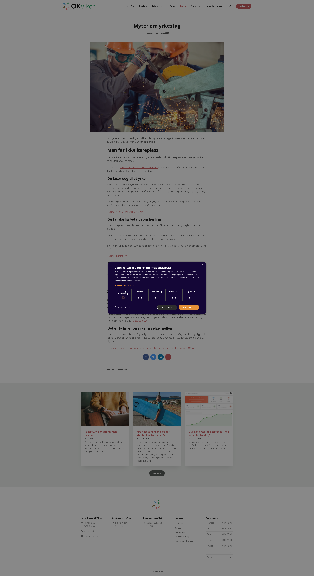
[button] (157, 285)
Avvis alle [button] (167, 307)
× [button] (202, 264)
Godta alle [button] (189, 307)
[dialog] (157, 288)
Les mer (136, 280)
